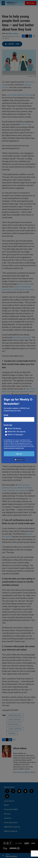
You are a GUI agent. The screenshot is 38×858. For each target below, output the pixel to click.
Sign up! (19, 454)
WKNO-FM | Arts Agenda (16, 431)
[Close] (35, 396)
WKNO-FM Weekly (14, 428)
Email (6, 415)
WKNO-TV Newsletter (15, 434)
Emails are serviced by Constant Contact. (14, 448)
